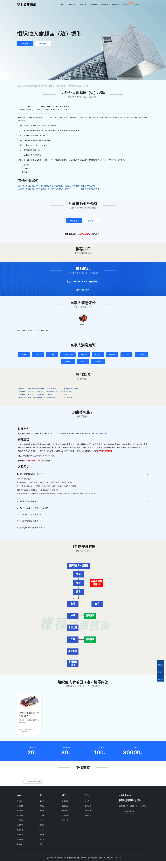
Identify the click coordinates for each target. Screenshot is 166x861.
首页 (63, 4)
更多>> (19, 844)
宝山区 (42, 815)
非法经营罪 (22, 397)
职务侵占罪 (51, 397)
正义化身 (52, 355)
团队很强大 (68, 361)
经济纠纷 (20, 820)
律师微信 (65, 811)
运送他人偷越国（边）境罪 (29, 189)
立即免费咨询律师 (83, 290)
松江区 (42, 830)
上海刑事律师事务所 (33, 781)
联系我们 (126, 4)
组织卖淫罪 (51, 388)
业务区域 (83, 4)
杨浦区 (42, 825)
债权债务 (20, 825)
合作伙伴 (88, 806)
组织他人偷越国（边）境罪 (29, 186)
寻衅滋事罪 (32, 388)
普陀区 (42, 820)
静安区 (42, 839)
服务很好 (98, 355)
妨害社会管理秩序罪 (39, 86)
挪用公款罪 (68, 397)
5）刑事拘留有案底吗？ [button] (28, 521)
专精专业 (112, 355)
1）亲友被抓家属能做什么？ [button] (29, 474)
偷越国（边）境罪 (48, 189)
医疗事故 (20, 830)
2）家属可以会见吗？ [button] (26, 501)
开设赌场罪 (41, 397)
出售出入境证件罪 (88, 186)
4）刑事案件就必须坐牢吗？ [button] (30, 514)
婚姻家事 (20, 806)
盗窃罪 (40, 391)
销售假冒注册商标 (71, 388)
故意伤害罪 (41, 394)
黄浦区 (42, 806)
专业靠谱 (83, 361)
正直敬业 (24, 355)
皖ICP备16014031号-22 (113, 858)
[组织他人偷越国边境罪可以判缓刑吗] (29, 701)
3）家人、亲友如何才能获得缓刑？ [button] (33, 508)
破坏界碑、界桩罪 (62, 189)
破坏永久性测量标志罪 (90, 189)
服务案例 (115, 4)
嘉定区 (42, 811)
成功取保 (126, 355)
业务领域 (94, 4)
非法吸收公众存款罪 (55, 391)
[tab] (83, 484)
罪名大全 (26, 86)
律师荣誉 (65, 820)
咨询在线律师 (129, 811)
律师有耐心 (98, 361)
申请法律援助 (101, 433)
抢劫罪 (30, 394)
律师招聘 (88, 811)
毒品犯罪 (22, 391)
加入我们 (88, 801)
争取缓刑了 (141, 355)
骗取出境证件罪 (47, 186)
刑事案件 (20, 801)
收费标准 (105, 4)
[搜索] (148, 4)
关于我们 (137, 4)
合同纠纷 (20, 839)
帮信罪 (30, 391)
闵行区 (42, 834)
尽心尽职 (38, 355)
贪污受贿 (67, 391)
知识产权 (20, 811)
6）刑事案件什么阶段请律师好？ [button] (32, 527)
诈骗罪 (21, 388)
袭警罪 (66, 394)
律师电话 (24, 43)
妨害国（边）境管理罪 (58, 86)
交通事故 (20, 834)
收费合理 (84, 355)
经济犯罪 (41, 388)
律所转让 (88, 815)
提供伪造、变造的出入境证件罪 (68, 186)
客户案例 (65, 815)
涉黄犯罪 (22, 394)
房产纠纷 (20, 815)
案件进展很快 (68, 355)
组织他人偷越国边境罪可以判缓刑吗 (29, 714)
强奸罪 (49, 394)
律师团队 (72, 4)
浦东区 (42, 801)
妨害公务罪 (32, 397)
